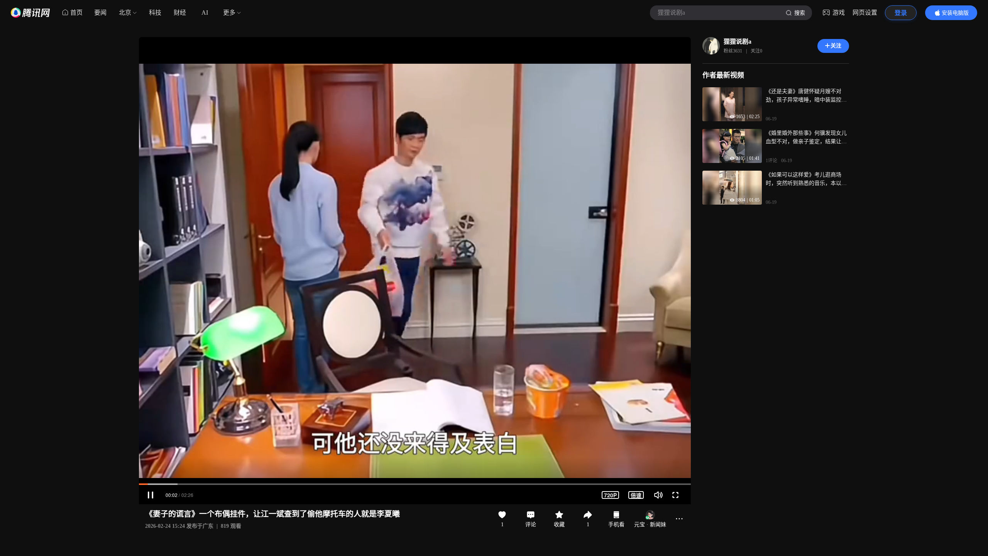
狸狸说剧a (737, 41)
